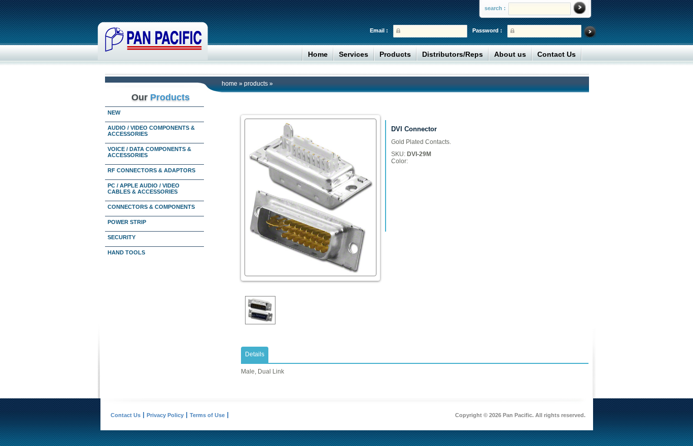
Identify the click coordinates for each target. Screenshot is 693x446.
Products (395, 54)
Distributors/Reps (452, 54)
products (256, 83)
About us (510, 54)
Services (353, 54)
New (114, 112)
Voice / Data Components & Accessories (149, 152)
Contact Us (556, 54)
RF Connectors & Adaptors (151, 170)
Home (318, 54)
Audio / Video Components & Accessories (151, 131)
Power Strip (127, 222)
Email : (379, 30)
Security (121, 237)
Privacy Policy (165, 415)
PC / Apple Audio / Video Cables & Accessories (144, 188)
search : (495, 8)
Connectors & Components (151, 207)
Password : (487, 30)
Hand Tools (126, 252)
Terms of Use (207, 415)
